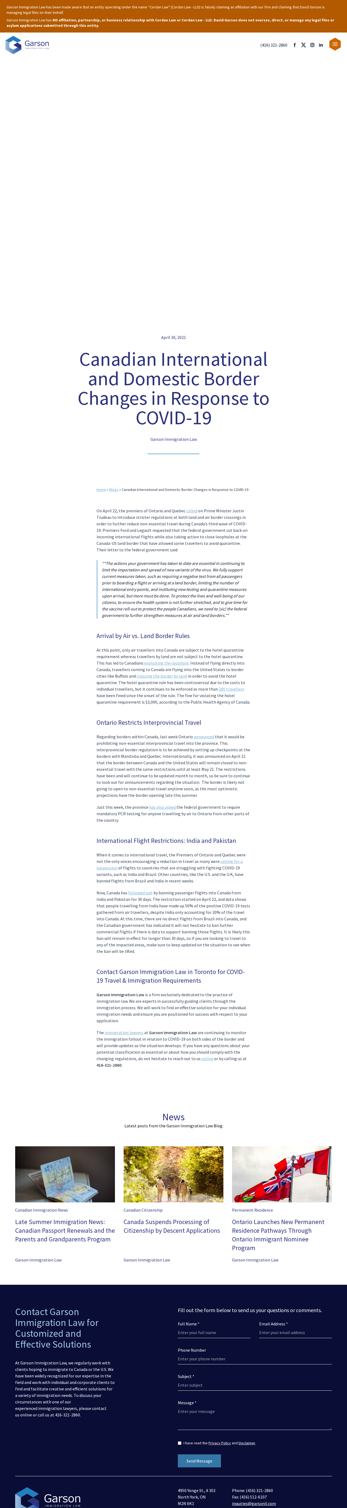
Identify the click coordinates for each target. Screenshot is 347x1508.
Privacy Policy (219, 1443)
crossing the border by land (162, 676)
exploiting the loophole (166, 663)
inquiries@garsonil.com (254, 1503)
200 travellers (231, 689)
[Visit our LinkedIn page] (321, 45)
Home (101, 489)
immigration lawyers (124, 1032)
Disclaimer (247, 1443)
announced (204, 736)
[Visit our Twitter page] (303, 45)
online (207, 1058)
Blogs (113, 489)
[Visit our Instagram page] (312, 45)
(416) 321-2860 (273, 45)
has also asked (162, 807)
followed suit (140, 892)
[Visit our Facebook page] (295, 45)
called (191, 510)
